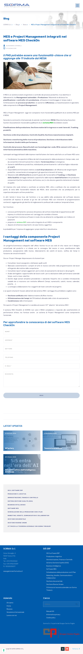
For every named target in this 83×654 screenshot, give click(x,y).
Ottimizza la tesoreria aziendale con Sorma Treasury (29, 526)
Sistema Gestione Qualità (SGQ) (20, 501)
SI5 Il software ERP (15, 490)
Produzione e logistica (17, 494)
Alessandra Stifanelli (14, 45)
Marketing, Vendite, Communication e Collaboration (28, 515)
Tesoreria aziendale (53, 448)
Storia (9, 606)
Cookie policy (50, 618)
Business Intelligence (17, 505)
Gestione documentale (17, 519)
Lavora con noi (12, 615)
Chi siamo (10, 603)
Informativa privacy (53, 615)
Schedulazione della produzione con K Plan (25, 512)
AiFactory (9, 448)
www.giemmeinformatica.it (13, 571)
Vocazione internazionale (15, 612)
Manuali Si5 (50, 611)
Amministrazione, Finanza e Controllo (23, 497)
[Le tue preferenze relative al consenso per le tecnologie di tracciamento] (4, 650)
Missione (9, 609)
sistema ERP (21, 222)
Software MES (13, 508)
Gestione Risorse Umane (17, 522)
